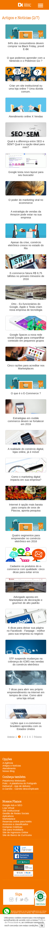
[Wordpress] (26, 899)
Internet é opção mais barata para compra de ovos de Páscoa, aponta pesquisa (26, 507)
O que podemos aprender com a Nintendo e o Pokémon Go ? (26, 59)
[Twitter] (21, 899)
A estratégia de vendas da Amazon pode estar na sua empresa (26, 214)
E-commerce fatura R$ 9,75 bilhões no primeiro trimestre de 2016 (25, 276)
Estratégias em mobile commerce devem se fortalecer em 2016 (26, 421)
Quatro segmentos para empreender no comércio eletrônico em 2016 (25, 538)
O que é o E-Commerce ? (26, 393)
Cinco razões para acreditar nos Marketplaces (25, 367)
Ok (42, 925)
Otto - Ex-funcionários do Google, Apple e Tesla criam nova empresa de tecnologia (25, 306)
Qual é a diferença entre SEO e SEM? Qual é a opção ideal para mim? (26, 144)
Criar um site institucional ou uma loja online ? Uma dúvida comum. (26, 88)
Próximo (38, 737)
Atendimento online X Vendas (26, 116)
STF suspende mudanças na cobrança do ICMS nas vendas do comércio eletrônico (26, 661)
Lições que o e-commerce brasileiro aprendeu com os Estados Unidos (26, 726)
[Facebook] (16, 899)
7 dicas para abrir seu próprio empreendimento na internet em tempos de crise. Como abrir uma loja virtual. (25, 694)
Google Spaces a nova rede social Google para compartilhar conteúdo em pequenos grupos (25, 337)
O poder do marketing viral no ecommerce (25, 201)
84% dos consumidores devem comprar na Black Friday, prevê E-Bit (26, 46)
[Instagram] (11, 899)
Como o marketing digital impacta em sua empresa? (25, 478)
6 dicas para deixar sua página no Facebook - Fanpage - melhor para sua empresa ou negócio (26, 630)
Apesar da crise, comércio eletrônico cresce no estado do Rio (26, 245)
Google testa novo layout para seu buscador (25, 173)
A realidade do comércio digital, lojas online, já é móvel (26, 450)
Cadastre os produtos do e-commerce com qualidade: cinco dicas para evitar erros (26, 569)
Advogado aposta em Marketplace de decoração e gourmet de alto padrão (25, 600)
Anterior (11, 737)
